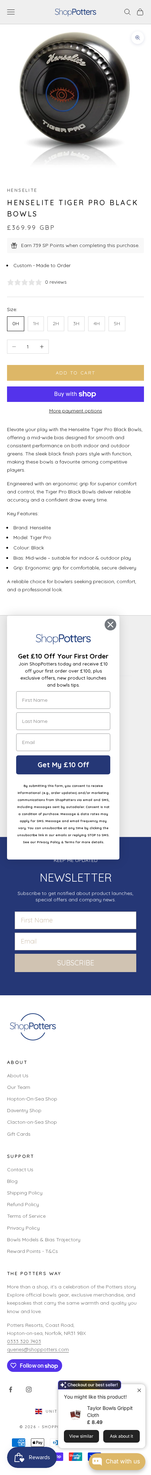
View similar (81, 1436)
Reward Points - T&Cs (32, 1251)
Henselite (22, 190)
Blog (12, 1181)
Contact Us (20, 1169)
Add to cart (76, 373)
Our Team (18, 1087)
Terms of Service (26, 1216)
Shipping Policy (24, 1193)
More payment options (75, 411)
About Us (17, 1075)
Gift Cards (19, 1134)
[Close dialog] (110, 624)
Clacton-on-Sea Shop (32, 1122)
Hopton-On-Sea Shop (32, 1099)
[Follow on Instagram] (28, 1389)
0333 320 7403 (24, 1341)
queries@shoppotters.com (38, 1349)
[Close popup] (139, 1390)
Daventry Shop (24, 1110)
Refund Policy (23, 1204)
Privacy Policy (23, 1228)
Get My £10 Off (63, 764)
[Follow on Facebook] (10, 1389)
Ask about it (121, 1436)
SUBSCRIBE (75, 962)
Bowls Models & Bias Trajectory (43, 1239)
